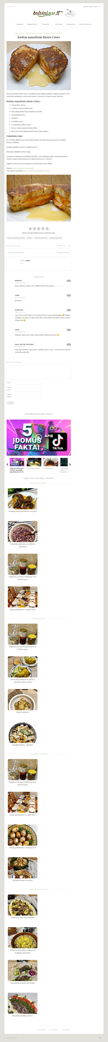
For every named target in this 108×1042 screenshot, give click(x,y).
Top (99, 1038)
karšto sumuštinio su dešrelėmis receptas (36, 171)
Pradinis (20, 24)
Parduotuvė (31, 24)
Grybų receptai (38, 618)
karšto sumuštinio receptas (16, 238)
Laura (18, 246)
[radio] (30, 229)
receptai (29, 238)
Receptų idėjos (85, 24)
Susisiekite (71, 24)
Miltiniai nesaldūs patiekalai (53, 33)
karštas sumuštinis (56, 238)
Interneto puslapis (9, 395)
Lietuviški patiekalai (38, 754)
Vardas (9, 383)
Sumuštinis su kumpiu (63, 253)
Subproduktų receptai (38, 889)
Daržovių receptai (39, 483)
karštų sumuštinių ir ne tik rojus (22, 168)
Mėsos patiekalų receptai (34, 33)
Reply (69, 280)
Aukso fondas (19, 33)
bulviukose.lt (13, 1038)
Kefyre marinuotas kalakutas (16, 253)
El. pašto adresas (9, 388)
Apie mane (59, 24)
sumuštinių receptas (41, 238)
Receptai (46, 24)
